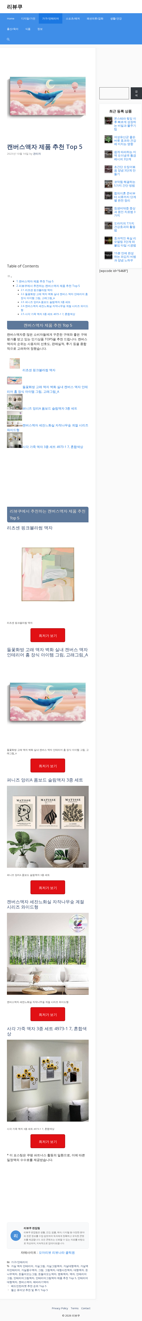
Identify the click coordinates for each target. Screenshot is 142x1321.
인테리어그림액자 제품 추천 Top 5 (56, 1278)
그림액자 (50, 1270)
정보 (40, 29)
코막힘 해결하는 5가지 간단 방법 (124, 183)
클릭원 (70, 1252)
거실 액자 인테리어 (22, 1266)
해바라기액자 (41, 1282)
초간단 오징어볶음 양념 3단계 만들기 (125, 170)
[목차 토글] (9, 277)
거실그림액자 (54, 1266)
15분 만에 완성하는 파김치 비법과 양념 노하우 (125, 256)
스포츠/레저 (73, 18)
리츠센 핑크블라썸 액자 (38, 290)
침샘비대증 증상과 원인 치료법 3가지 (125, 211)
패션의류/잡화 (95, 18)
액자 (72, 1274)
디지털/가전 (28, 18)
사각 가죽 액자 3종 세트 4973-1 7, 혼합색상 (50, 314)
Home (10, 18)
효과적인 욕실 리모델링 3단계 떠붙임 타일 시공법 (125, 241)
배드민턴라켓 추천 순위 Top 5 (28, 1286)
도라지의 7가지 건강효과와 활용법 (124, 226)
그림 (40, 1270)
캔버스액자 (25, 1282)
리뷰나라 (58, 1252)
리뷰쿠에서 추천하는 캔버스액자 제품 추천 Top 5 (49, 286)
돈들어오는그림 (28, 1274)
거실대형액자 (71, 1266)
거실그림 (40, 1266)
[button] (8, 39)
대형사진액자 (64, 1270)
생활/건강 (116, 18)
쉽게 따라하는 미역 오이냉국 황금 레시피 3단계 (125, 155)
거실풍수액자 (29, 1270)
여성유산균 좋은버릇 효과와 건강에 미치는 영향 (125, 140)
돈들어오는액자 (47, 1274)
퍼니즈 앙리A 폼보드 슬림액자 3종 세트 (47, 302)
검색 (136, 93)
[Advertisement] (48, 182)
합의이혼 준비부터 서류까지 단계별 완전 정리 (125, 196)
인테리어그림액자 (24, 1278)
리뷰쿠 (15, 6)
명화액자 (63, 1274)
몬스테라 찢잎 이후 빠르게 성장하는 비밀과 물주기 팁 (125, 123)
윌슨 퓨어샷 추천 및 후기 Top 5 (29, 1290)
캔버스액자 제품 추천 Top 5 (36, 281)
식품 (27, 29)
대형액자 (79, 1270)
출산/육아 (12, 29)
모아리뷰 (45, 1252)
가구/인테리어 (50, 18)
